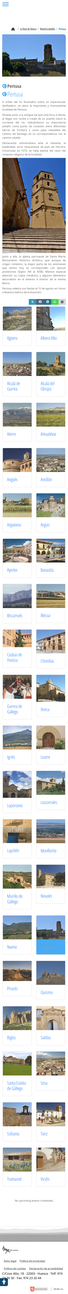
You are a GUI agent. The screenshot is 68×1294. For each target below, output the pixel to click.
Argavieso (14, 525)
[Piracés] (21, 970)
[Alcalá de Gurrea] (21, 364)
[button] (32, 302)
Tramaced (14, 1179)
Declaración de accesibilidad (46, 1268)
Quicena (47, 992)
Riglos (11, 1037)
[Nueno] (21, 927)
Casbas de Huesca (14, 657)
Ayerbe (12, 570)
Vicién (45, 1179)
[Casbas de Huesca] (21, 638)
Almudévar (48, 434)
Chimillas (47, 661)
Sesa (44, 1083)
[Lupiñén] (21, 831)
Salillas (46, 1037)
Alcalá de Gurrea (13, 386)
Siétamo (13, 1134)
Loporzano (15, 805)
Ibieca (45, 709)
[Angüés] (21, 460)
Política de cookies (15, 1268)
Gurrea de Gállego (14, 709)
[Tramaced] (21, 1159)
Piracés (12, 988)
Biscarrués (14, 615)
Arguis (45, 525)
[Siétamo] (21, 1114)
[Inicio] (13, 29)
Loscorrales (49, 802)
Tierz (44, 1134)
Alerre (11, 434)
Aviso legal (10, 1261)
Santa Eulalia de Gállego (16, 1085)
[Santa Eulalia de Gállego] (21, 1063)
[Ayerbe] (21, 550)
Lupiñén (13, 850)
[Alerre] (21, 414)
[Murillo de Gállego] (21, 876)
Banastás (47, 570)
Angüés (12, 479)
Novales (46, 896)
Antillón (46, 479)
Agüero (12, 338)
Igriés (11, 757)
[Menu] (5, 4)
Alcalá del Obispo (47, 386)
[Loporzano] (21, 784)
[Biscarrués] (21, 595)
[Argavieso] (21, 505)
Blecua (45, 615)
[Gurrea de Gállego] (21, 686)
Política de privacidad (32, 1261)
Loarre (45, 757)
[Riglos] (21, 1018)
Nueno (12, 947)
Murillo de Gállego (14, 899)
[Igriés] (21, 737)
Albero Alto (49, 338)
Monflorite (48, 850)
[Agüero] (21, 318)
